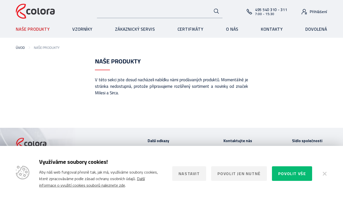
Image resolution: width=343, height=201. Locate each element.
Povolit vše (292, 173)
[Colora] (35, 11)
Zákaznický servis (135, 29)
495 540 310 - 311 (271, 11)
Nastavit (189, 173)
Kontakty (272, 29)
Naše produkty (33, 29)
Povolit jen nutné (239, 173)
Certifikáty (190, 29)
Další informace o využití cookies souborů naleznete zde (92, 182)
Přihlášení (318, 11)
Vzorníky (82, 29)
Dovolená (316, 29)
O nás (232, 29)
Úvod (20, 47)
